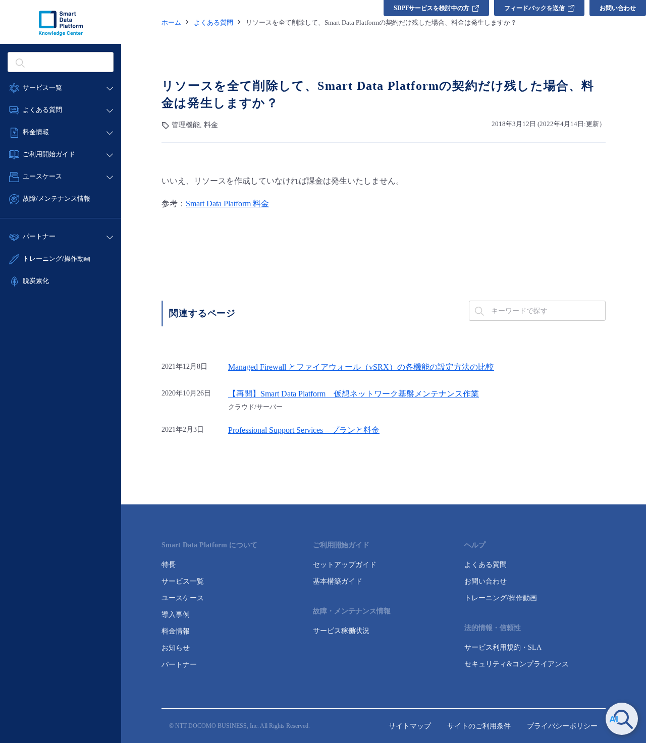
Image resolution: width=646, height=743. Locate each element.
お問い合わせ (618, 8)
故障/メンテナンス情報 (56, 198)
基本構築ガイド (337, 581)
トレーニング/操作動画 (56, 258)
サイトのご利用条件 (479, 726)
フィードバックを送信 (534, 8)
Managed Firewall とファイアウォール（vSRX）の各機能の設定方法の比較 (361, 367)
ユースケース (183, 598)
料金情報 (176, 631)
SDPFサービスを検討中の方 (431, 8)
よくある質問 (485, 564)
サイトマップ (410, 726)
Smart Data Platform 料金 (227, 203)
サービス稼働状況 (341, 631)
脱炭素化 (36, 280)
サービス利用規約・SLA (503, 647)
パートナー (179, 664)
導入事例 (176, 614)
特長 (169, 564)
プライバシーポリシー (562, 726)
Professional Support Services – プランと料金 (304, 430)
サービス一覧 (183, 581)
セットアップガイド (344, 564)
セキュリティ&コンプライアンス (516, 664)
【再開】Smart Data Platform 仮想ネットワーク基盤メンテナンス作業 (353, 393)
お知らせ (176, 648)
